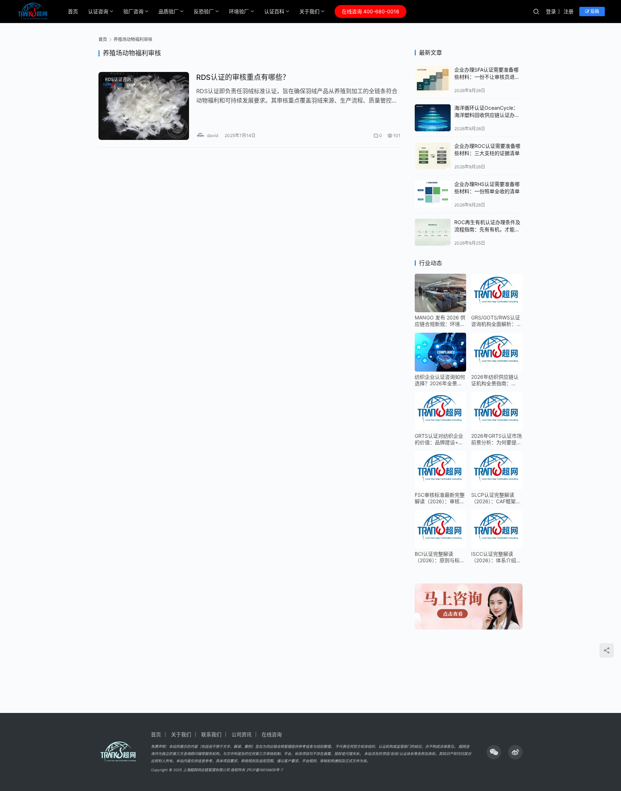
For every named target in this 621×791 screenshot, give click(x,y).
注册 (569, 11)
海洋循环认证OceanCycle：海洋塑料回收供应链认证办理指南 (487, 115)
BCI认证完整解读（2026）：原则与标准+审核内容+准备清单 (440, 557)
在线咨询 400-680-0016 (370, 11)
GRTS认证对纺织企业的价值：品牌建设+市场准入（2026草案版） (440, 439)
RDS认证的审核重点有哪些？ (243, 77)
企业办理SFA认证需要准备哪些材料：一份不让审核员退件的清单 (487, 77)
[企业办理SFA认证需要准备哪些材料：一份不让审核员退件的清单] (433, 79)
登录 (551, 11)
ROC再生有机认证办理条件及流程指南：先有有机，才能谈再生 (487, 229)
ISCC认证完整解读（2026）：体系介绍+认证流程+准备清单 (494, 557)
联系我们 (211, 734)
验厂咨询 (133, 11)
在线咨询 (272, 734)
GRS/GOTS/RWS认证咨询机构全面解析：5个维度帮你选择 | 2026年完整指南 (495, 320)
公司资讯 (241, 734)
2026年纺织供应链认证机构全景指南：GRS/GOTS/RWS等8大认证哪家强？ (495, 380)
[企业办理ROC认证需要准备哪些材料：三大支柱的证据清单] (433, 155)
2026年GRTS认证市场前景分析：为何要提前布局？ (496, 439)
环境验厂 (239, 11)
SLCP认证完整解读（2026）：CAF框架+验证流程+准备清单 (494, 498)
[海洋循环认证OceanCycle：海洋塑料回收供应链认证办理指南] (433, 117)
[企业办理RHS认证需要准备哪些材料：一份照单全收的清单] (433, 194)
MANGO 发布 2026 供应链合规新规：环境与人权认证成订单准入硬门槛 (440, 320)
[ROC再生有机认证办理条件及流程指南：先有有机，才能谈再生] (433, 232)
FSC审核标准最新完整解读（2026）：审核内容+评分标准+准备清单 (440, 498)
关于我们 (309, 11)
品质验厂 (168, 11)
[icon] (494, 752)
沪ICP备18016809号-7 (264, 770)
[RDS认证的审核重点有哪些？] (143, 106)
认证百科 (274, 11)
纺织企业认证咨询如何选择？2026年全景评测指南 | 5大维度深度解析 (440, 380)
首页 (73, 11)
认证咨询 (98, 11)
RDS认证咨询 (118, 79)
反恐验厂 (204, 11)
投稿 (594, 11)
